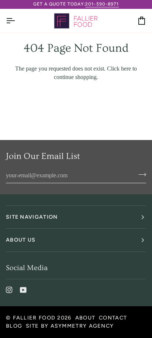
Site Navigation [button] (32, 217)
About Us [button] (20, 239)
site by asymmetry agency (70, 325)
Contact (113, 317)
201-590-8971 (102, 4)
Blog (14, 325)
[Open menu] (17, 21)
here (126, 68)
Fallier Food (34, 317)
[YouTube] (23, 290)
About (85, 317)
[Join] (140, 174)
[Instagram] (9, 290)
